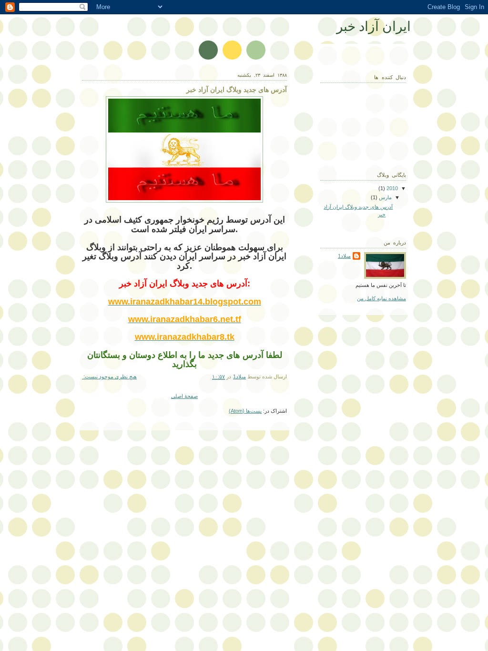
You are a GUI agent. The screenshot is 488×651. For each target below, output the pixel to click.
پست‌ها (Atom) (245, 411)
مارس (384, 197)
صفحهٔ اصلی (184, 396)
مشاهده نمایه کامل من (381, 298)
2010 (391, 188)
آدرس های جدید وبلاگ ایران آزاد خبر (236, 89)
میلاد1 (344, 256)
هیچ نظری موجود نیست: (109, 376)
